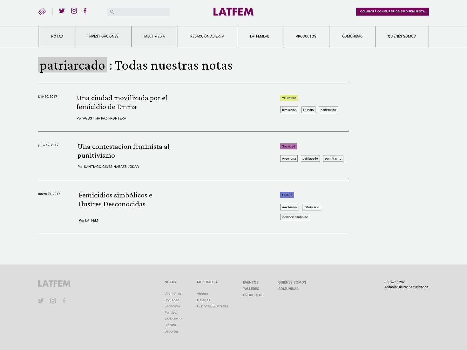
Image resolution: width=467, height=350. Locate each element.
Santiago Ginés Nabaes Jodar (111, 167)
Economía (172, 306)
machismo (289, 207)
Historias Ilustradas (212, 306)
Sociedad (288, 146)
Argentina (289, 158)
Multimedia (154, 36)
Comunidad (352, 36)
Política (171, 313)
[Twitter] (62, 10)
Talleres (251, 289)
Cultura (287, 195)
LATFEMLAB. (260, 36)
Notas (57, 36)
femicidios (289, 110)
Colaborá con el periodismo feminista (392, 11)
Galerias (203, 300)
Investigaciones (103, 36)
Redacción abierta (207, 36)
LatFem (91, 220)
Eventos (251, 282)
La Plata (308, 110)
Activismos (173, 319)
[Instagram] (74, 10)
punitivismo (333, 158)
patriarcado (328, 110)
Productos (306, 36)
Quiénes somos (402, 36)
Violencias (289, 98)
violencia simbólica (295, 217)
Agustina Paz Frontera (104, 118)
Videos (202, 294)
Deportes (172, 331)
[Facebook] (86, 10)
